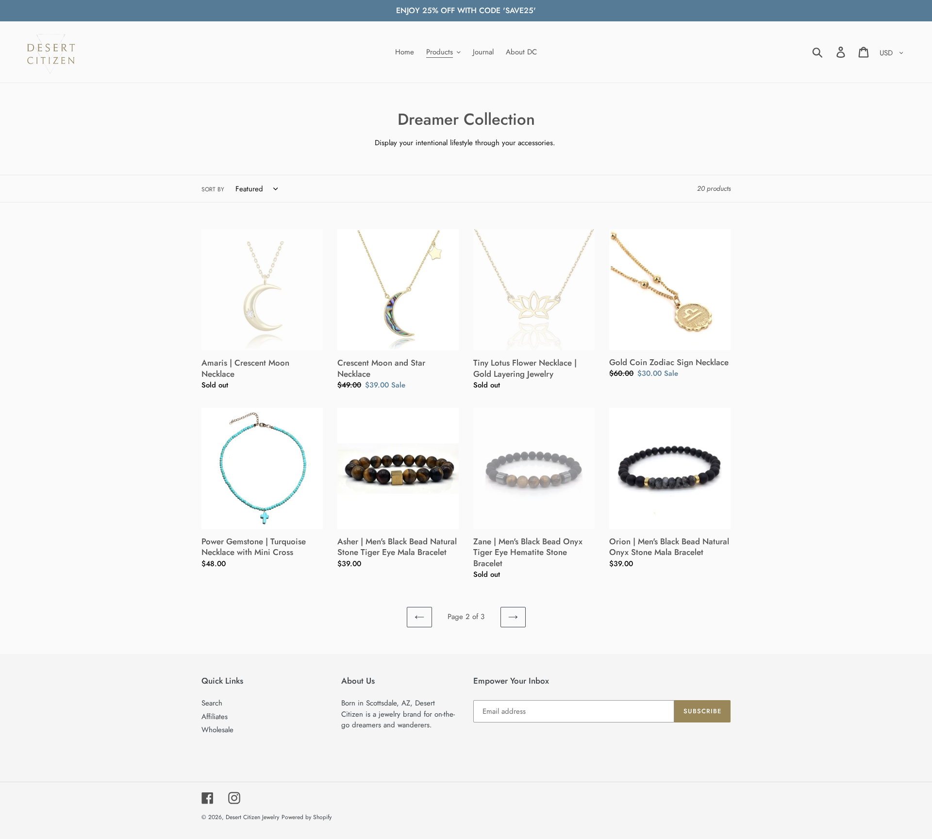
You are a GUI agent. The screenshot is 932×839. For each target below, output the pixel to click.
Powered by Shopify (307, 817)
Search (211, 703)
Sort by (212, 189)
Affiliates (214, 716)
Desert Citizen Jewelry (252, 817)
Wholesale (217, 729)
